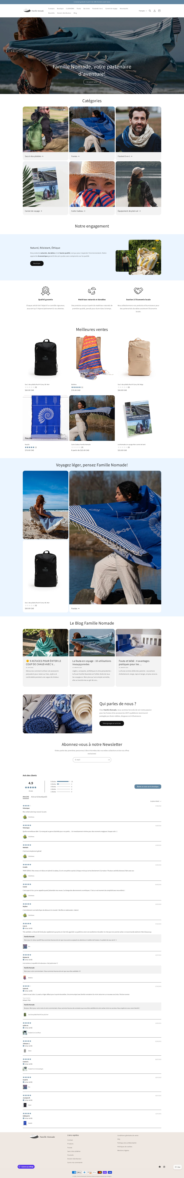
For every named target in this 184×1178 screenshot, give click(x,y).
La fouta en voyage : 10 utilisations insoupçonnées (91, 662)
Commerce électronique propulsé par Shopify (98, 1176)
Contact (70, 1140)
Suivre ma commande (74, 1162)
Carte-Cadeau (77, 211)
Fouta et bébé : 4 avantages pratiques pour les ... (134, 662)
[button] (150, 10)
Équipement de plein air (128, 211)
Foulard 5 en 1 (124, 156)
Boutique (36, 263)
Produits (70, 1144)
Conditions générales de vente (127, 1135)
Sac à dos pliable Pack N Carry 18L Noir (37, 384)
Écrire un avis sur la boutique (148, 786)
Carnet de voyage (32, 211)
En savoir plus (92, 82)
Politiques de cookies (124, 1147)
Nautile (27, 444)
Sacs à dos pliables (33, 156)
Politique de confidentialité (126, 1143)
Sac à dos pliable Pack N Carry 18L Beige (130, 384)
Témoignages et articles (112, 723)
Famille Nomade (81, 1176)
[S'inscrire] (108, 759)
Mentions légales (123, 1150)
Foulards (70, 1155)
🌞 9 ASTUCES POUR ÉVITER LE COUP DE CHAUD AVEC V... (43, 662)
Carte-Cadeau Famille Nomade (81, 444)
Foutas (74, 156)
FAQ (118, 1139)
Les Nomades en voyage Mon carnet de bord (131, 444)
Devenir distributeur (74, 1159)
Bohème (74, 384)
